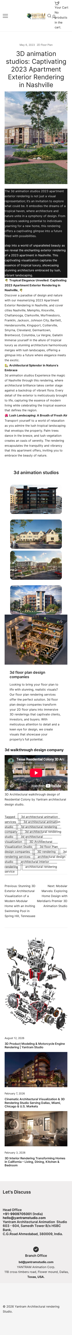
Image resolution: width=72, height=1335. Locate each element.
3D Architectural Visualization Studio (28, 844)
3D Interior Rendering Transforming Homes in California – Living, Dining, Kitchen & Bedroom (35, 1161)
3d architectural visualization (24, 839)
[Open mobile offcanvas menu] (5, 15)
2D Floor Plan (45, 44)
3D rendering (46, 851)
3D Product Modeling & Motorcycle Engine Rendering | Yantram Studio (35, 1045)
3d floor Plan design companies (31, 849)
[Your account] (53, 15)
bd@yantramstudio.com (36, 1262)
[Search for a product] (49, 15)
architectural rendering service (31, 869)
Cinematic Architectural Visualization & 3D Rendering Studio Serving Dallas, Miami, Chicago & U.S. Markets (35, 1102)
